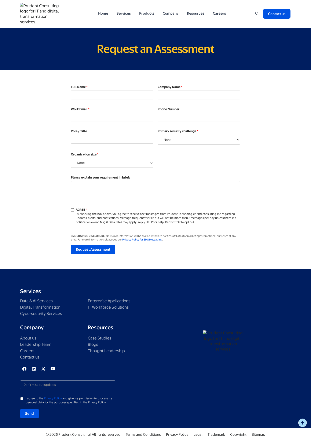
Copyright (238, 434)
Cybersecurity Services (41, 313)
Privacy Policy (53, 398)
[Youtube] (53, 369)
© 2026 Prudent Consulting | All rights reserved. (83, 434)
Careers (27, 350)
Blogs (93, 344)
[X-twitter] (43, 369)
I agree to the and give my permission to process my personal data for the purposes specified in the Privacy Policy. (69, 400)
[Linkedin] (34, 369)
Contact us (30, 357)
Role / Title (79, 131)
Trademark (216, 434)
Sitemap (258, 434)
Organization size (84, 154)
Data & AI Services (36, 300)
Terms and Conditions (143, 434)
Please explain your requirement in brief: (100, 177)
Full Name (79, 87)
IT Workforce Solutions (108, 307)
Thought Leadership (106, 350)
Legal (198, 434)
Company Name (170, 87)
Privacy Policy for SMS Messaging (142, 239)
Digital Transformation (40, 307)
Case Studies (99, 338)
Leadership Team (35, 344)
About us (28, 338)
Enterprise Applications (109, 300)
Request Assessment (93, 249)
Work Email (80, 109)
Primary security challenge (178, 131)
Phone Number (168, 109)
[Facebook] (24, 369)
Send (29, 413)
